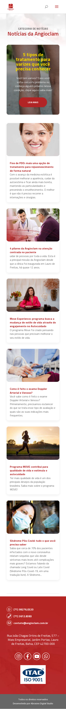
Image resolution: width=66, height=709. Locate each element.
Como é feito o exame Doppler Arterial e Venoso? (28, 391)
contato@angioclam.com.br (31, 623)
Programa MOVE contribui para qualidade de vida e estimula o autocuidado (29, 470)
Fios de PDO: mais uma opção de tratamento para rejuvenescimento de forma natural (31, 167)
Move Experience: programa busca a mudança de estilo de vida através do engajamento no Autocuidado (33, 322)
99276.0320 (23, 609)
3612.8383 (23, 616)
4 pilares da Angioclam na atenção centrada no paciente (31, 250)
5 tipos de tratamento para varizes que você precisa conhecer (33, 61)
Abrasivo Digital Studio (42, 703)
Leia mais (33, 102)
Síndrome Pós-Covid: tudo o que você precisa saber (33, 542)
